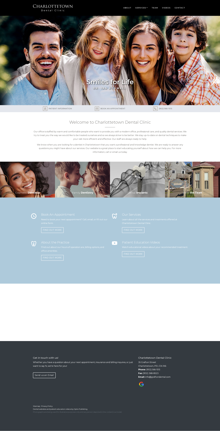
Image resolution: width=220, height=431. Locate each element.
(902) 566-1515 (165, 108)
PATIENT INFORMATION (60, 108)
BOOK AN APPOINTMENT (112, 108)
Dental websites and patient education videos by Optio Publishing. (60, 409)
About (127, 8)
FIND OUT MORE (52, 230)
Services (140, 8)
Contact (180, 8)
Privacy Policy (47, 406)
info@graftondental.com (157, 377)
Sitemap (36, 406)
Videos (166, 8)
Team (155, 8)
